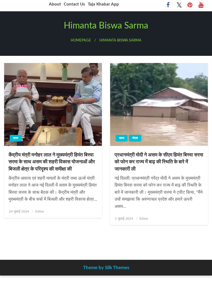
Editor (39, 211)
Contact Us (74, 4)
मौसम (135, 138)
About (55, 4)
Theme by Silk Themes (106, 267)
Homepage (81, 40)
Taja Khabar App (103, 4)
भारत (15, 138)
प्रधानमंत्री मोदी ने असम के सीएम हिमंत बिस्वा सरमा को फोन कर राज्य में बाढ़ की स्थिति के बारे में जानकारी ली (159, 162)
